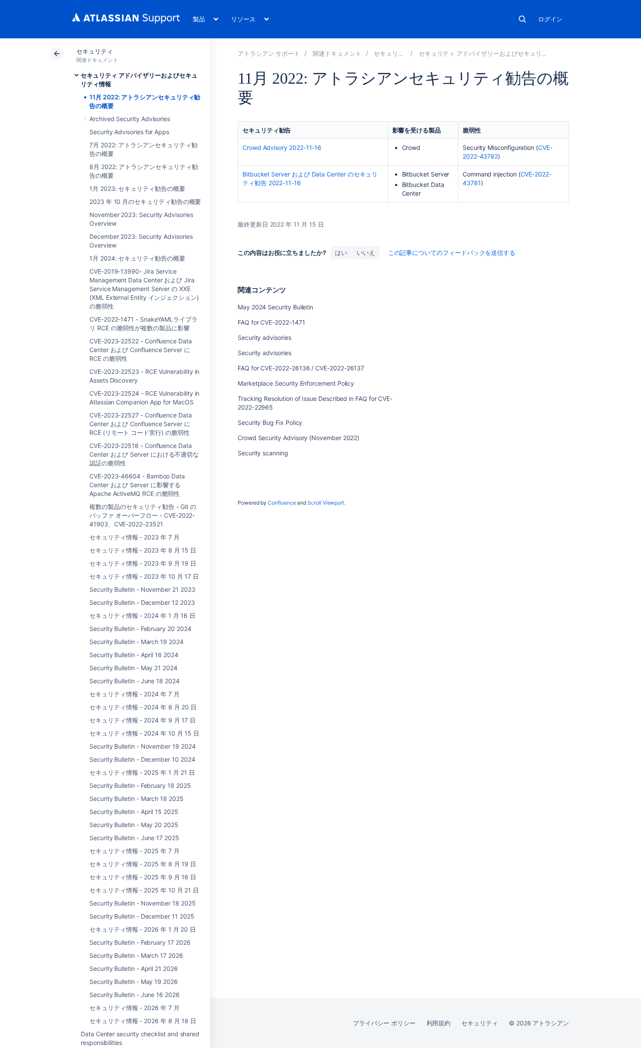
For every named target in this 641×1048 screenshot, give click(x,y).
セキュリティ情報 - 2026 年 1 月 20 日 (142, 929)
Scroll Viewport (325, 502)
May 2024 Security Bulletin (275, 307)
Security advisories (264, 337)
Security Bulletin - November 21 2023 (142, 589)
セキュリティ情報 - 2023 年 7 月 (134, 537)
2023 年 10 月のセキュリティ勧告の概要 (145, 201)
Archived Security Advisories (129, 118)
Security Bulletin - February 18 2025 (140, 785)
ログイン (550, 19)
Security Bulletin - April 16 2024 (133, 654)
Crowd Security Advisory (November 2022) (298, 437)
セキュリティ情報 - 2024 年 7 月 (134, 694)
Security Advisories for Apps (129, 132)
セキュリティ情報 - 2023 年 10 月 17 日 (144, 576)
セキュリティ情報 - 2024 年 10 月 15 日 (144, 733)
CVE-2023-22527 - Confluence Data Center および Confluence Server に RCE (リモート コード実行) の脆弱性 (140, 423)
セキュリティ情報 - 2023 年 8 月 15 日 (142, 550)
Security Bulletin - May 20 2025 (133, 824)
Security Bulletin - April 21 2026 (133, 968)
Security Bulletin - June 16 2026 (134, 994)
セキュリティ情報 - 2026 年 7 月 (134, 1007)
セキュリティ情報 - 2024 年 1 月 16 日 (142, 615)
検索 (522, 19)
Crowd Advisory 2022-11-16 (281, 147)
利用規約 (438, 1023)
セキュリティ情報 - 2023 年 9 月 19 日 (142, 563)
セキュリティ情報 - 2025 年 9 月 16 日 (142, 877)
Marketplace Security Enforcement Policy (296, 383)
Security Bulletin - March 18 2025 (136, 798)
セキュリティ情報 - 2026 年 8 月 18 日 (142, 1020)
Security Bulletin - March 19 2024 (136, 641)
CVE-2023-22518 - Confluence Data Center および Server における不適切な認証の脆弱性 (144, 454)
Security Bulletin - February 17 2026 (139, 942)
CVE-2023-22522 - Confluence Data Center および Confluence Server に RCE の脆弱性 (140, 349)
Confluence (282, 502)
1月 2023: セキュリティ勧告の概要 (137, 188)
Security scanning (263, 453)
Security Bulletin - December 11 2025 (141, 916)
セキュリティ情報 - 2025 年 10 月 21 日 (144, 890)
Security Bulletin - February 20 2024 (140, 628)
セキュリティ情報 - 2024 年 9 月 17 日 (142, 720)
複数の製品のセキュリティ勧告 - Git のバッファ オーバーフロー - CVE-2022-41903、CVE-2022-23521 (142, 515)
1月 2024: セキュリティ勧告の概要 (137, 258)
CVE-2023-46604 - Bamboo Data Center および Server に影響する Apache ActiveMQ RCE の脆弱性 (137, 484)
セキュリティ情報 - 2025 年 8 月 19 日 (142, 864)
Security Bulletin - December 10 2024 (142, 759)
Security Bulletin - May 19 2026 (133, 981)
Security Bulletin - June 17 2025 (134, 837)
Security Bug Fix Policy (270, 422)
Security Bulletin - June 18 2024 (134, 681)
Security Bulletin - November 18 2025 (142, 903)
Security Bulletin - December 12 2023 (141, 602)
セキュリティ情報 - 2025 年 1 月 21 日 (142, 772)
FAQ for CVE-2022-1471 (271, 322)
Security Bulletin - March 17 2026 (136, 955)
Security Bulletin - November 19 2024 (142, 746)
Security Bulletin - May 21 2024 (133, 668)
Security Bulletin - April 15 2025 (133, 811)
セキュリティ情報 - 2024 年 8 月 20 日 (143, 707)
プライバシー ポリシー (384, 1023)
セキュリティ (94, 51)
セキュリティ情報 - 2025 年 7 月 (134, 851)
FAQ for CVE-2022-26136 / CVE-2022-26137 (301, 368)
